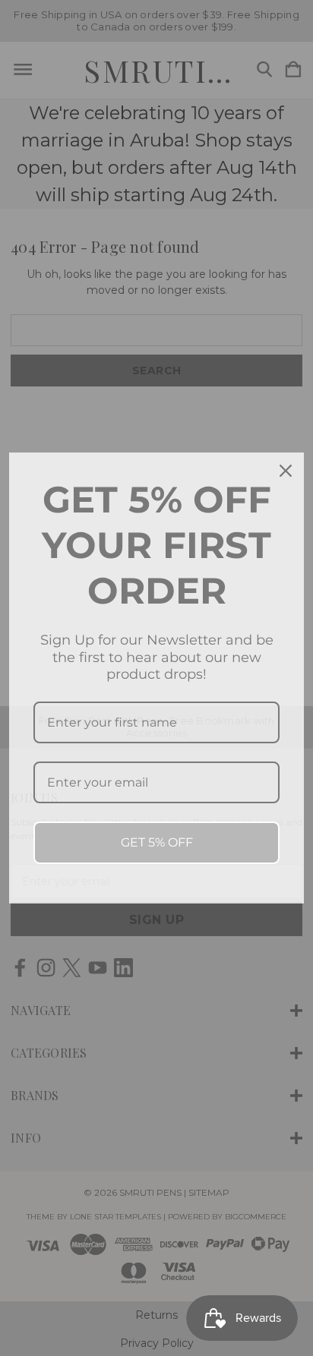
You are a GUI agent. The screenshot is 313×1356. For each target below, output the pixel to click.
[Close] (285, 471)
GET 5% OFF (157, 842)
